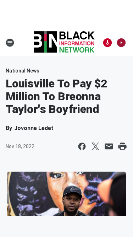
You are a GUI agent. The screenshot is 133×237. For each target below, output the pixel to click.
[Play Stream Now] (121, 42)
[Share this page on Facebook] (82, 146)
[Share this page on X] (95, 146)
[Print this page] (122, 146)
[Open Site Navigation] (10, 42)
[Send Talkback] (107, 42)
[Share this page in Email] (109, 146)
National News (22, 71)
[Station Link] (64, 42)
